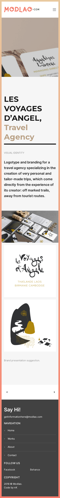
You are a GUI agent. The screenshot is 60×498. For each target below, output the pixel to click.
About (11, 446)
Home (11, 430)
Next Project (42, 392)
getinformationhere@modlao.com (23, 416)
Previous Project (18, 392)
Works (11, 438)
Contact (12, 455)
